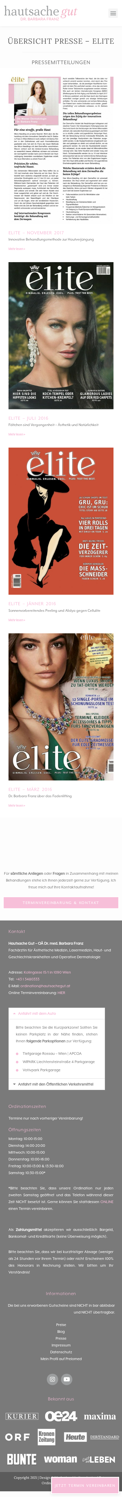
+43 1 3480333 (27, 979)
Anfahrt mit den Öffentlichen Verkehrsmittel (55, 1084)
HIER (61, 993)
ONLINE (106, 1202)
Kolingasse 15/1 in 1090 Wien (47, 972)
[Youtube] (66, 1379)
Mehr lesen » (17, 248)
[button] (113, 13)
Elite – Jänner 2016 (32, 603)
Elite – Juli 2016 (29, 418)
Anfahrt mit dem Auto (37, 1013)
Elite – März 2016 (30, 789)
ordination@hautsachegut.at (45, 986)
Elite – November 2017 (36, 232)
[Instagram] (52, 1379)
